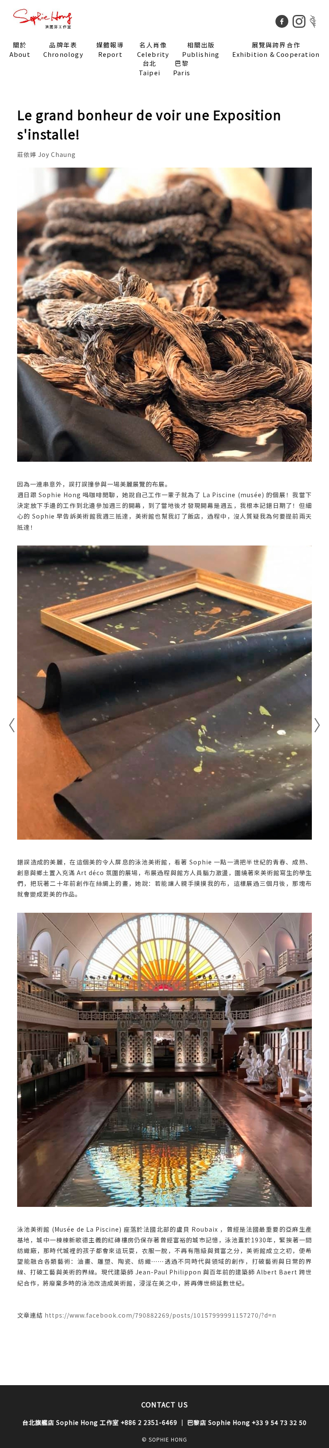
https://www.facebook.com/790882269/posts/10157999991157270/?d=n (160, 1315)
